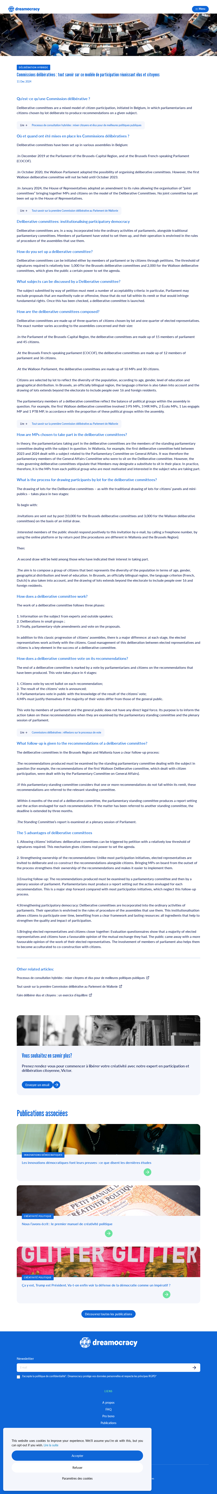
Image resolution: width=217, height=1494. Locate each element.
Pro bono (108, 1416)
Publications (108, 1423)
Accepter (77, 1456)
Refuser (77, 1467)
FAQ (108, 1409)
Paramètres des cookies (77, 1478)
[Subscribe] (194, 1367)
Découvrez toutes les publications (108, 1314)
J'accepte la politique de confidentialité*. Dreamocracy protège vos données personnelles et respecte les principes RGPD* (89, 1376)
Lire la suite (51, 1445)
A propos (108, 1402)
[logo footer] (24, 9)
